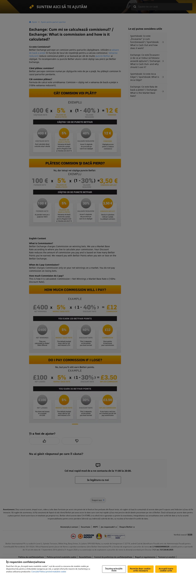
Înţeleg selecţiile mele (114, 569)
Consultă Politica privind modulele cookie (48, 571)
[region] (98, 567)
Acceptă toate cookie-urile (166, 569)
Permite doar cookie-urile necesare (140, 569)
